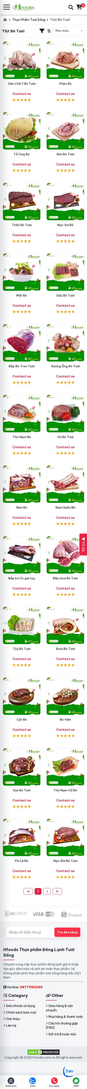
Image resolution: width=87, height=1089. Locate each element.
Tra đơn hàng (67, 932)
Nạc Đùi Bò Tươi (65, 861)
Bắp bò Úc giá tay (21, 578)
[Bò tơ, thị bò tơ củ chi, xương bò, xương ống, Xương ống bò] (65, 343)
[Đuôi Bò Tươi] (65, 625)
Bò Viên (65, 719)
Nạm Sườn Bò (65, 507)
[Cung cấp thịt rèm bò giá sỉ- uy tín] (21, 484)
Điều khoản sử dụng (20, 1006)
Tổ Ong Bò (22, 154)
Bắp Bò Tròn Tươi (22, 366)
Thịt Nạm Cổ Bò (65, 790)
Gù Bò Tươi (65, 437)
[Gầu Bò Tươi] (65, 272)
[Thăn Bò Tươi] (21, 201)
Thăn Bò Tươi (22, 225)
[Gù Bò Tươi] (65, 413)
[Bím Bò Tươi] (65, 130)
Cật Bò (22, 719)
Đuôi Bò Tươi (65, 649)
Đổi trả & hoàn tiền (62, 1034)
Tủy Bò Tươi (22, 649)
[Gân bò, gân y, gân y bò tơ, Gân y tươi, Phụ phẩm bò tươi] (21, 60)
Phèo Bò (65, 84)
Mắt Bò (21, 295)
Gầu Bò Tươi (65, 295)
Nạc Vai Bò (65, 225)
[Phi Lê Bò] (21, 837)
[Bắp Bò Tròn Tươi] (21, 343)
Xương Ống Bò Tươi (65, 366)
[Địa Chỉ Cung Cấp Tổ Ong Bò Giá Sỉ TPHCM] (21, 130)
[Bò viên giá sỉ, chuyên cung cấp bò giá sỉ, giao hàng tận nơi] (65, 696)
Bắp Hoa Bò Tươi (65, 578)
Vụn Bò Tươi (22, 790)
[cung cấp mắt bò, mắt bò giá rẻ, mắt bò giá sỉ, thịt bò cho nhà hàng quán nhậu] (21, 272)
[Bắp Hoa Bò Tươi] (65, 555)
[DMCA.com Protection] (43, 1052)
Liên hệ (11, 1026)
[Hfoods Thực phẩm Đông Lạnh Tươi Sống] (25, 7)
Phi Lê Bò (21, 861)
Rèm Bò (21, 507)
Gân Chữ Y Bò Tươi (21, 84)
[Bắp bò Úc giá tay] (21, 555)
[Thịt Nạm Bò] (21, 413)
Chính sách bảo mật (21, 1012)
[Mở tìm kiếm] (71, 7)
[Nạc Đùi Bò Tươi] (65, 837)
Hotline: (25, 987)
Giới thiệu (13, 1019)
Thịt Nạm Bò (21, 437)
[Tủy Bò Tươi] (21, 625)
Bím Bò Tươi (65, 154)
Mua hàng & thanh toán (65, 1017)
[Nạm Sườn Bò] (65, 484)
